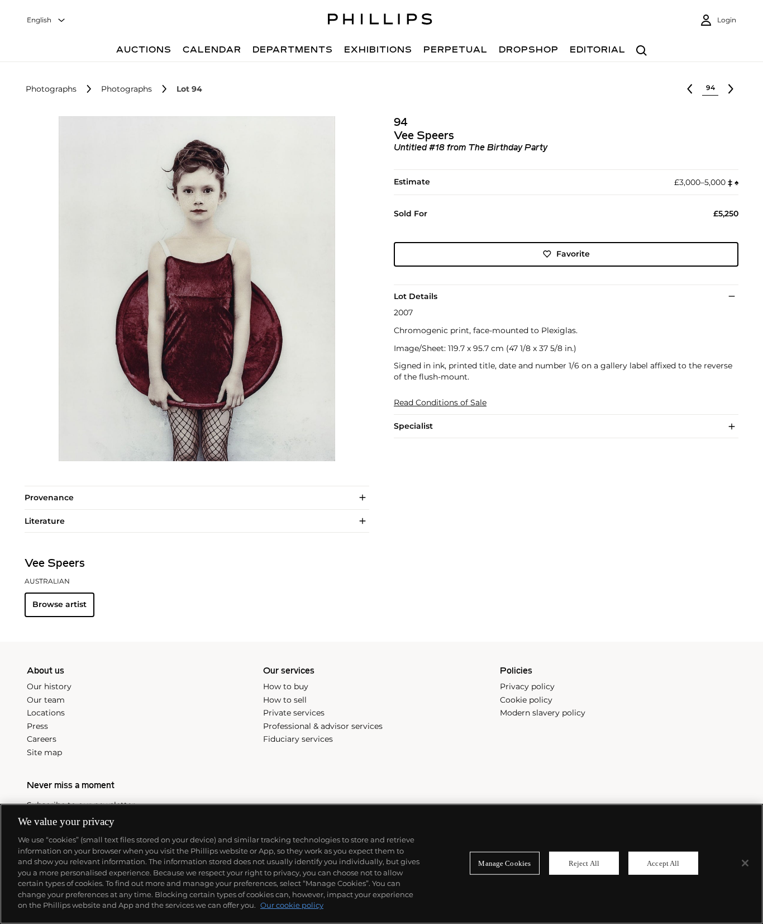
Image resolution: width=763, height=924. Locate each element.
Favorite (573, 254)
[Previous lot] (690, 89)
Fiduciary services (298, 739)
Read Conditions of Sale (440, 402)
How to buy (285, 686)
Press (37, 726)
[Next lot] (730, 89)
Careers (41, 739)
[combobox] (46, 20)
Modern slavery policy (542, 713)
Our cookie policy (291, 905)
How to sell (285, 700)
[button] (193, 288)
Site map (44, 752)
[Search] (641, 51)
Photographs (51, 89)
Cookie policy (526, 700)
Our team (46, 700)
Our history (49, 686)
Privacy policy (527, 686)
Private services (294, 713)
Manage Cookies (504, 863)
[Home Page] (380, 20)
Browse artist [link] (59, 604)
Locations (46, 713)
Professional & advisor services (323, 726)
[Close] (745, 863)
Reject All (584, 863)
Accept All (663, 863)
